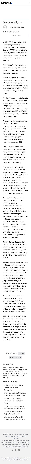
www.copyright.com (21, 369)
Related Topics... (11, 353)
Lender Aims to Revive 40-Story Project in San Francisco (14, 418)
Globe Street (21, 27)
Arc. (12, 458)
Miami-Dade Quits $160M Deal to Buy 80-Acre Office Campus (15, 394)
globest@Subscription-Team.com (18, 446)
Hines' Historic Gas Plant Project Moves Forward (13, 413)
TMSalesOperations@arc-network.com (14, 373)
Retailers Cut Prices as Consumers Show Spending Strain (13, 401)
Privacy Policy (12, 459)
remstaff (13, 27)
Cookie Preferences (22, 459)
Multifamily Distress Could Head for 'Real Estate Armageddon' (13, 387)
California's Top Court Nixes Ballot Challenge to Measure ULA (15, 407)
